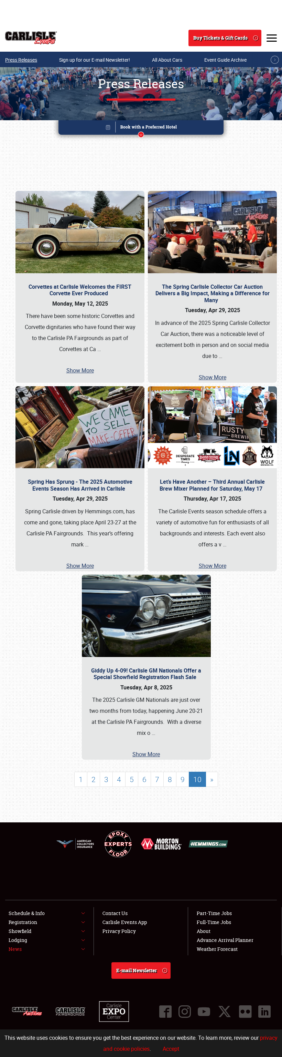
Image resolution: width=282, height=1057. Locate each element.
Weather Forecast (217, 949)
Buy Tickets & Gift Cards (220, 37)
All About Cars (167, 60)
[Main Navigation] (272, 37)
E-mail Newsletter (136, 970)
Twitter (224, 1011)
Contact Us (115, 913)
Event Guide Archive (225, 60)
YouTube (204, 1011)
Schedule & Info (27, 913)
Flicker (245, 1011)
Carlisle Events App (124, 922)
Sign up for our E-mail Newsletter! (94, 60)
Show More (80, 370)
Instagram (184, 1011)
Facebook (165, 1011)
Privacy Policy (119, 931)
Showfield (20, 931)
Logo (31, 37)
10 (197, 779)
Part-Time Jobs (214, 913)
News (15, 949)
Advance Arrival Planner (225, 940)
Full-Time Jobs (214, 922)
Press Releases (21, 60)
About (203, 931)
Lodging (18, 940)
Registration (23, 922)
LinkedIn (264, 1011)
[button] (141, 129)
